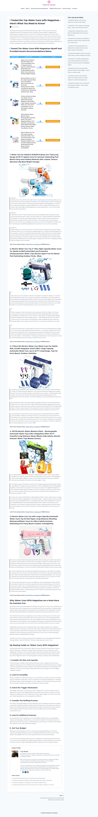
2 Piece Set (16, 346)
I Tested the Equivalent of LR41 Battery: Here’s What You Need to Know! (29, 782)
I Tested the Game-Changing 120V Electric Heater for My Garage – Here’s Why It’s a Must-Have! (79, 70)
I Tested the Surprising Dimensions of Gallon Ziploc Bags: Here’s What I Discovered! (31, 780)
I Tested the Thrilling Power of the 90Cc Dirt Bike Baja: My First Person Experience (78, 33)
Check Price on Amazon (53, 67)
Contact (74, 8)
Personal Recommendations (39, 8)
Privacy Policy (66, 8)
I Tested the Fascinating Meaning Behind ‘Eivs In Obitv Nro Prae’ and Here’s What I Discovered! (78, 48)
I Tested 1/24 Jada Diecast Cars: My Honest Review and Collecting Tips (28, 778)
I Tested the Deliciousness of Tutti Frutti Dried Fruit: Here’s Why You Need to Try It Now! (33, 784)
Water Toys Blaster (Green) (29, 438)
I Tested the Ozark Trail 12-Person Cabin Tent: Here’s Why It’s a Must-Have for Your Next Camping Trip (78, 77)
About (27, 8)
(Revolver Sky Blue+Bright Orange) (24, 162)
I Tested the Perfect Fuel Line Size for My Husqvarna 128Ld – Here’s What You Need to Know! (78, 85)
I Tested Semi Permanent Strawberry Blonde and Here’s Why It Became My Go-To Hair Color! (79, 40)
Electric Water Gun (20, 249)
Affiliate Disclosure (55, 8)
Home (22, 8)
